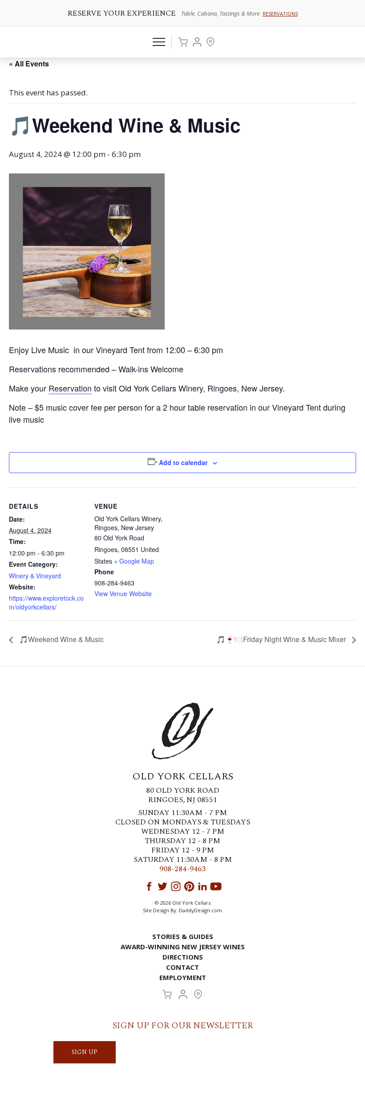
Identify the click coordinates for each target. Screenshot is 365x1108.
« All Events (29, 63)
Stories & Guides (182, 936)
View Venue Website (123, 593)
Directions (182, 956)
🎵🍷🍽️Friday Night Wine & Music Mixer (282, 639)
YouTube (216, 886)
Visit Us (210, 42)
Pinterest (189, 886)
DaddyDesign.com (200, 910)
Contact (182, 967)
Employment (182, 977)
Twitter (162, 886)
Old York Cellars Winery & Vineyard (182, 91)
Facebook (149, 886)
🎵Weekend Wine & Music (60, 639)
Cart (183, 42)
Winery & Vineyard (35, 575)
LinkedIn (202, 886)
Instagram (176, 886)
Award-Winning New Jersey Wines (183, 946)
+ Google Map (134, 560)
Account (197, 42)
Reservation (70, 388)
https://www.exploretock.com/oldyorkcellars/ (46, 602)
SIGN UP (84, 1052)
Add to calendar (183, 462)
